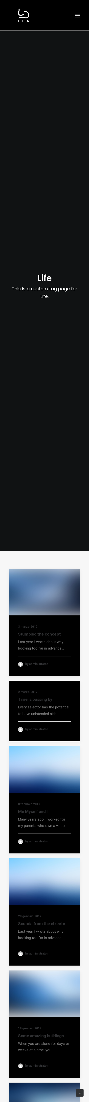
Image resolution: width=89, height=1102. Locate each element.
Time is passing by (35, 699)
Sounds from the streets (41, 923)
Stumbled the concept (39, 634)
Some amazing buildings (41, 1035)
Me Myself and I (33, 811)
